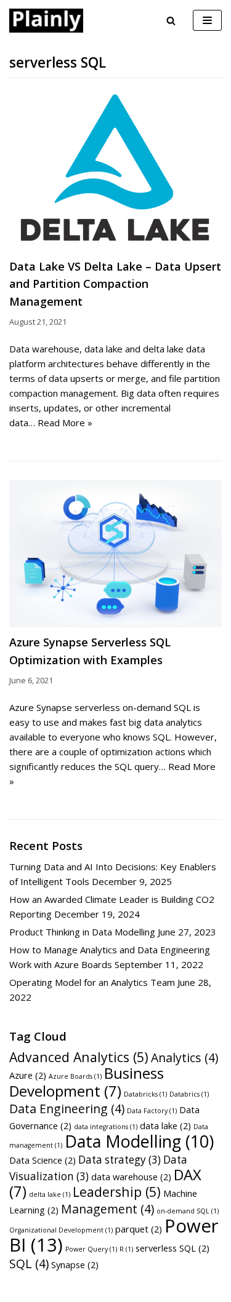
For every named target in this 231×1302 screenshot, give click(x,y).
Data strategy (119, 1160)
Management (107, 1209)
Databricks (145, 1094)
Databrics (189, 1094)
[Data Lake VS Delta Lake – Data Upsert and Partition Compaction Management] (115, 171)
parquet (138, 1229)
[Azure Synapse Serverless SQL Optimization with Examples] (115, 553)
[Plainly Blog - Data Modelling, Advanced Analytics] (46, 21)
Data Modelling (139, 1141)
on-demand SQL (187, 1211)
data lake (165, 1125)
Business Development (86, 1082)
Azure (27, 1075)
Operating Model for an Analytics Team (92, 982)
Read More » (65, 422)
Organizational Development (61, 1230)
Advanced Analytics (78, 1057)
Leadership (117, 1192)
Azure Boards (75, 1076)
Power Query (91, 1249)
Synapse (75, 1264)
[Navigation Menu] (207, 20)
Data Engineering (66, 1108)
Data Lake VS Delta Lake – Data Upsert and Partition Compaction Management (115, 284)
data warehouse (131, 1176)
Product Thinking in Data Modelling (82, 932)
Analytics (184, 1057)
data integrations (105, 1126)
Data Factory (152, 1110)
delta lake (49, 1194)
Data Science (42, 1160)
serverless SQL (172, 1248)
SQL (29, 1263)
